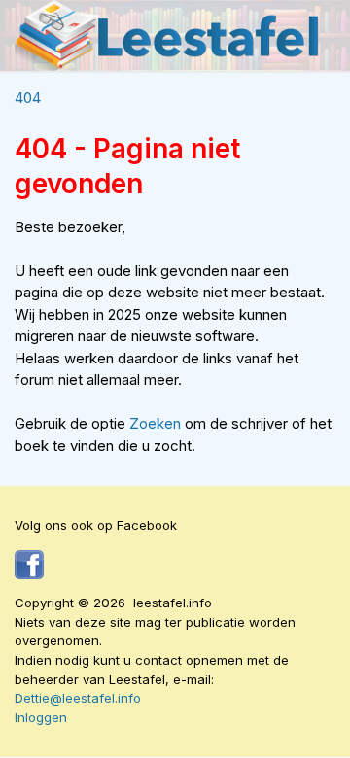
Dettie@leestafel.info (78, 698)
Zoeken (157, 423)
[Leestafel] (168, 35)
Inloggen (41, 717)
